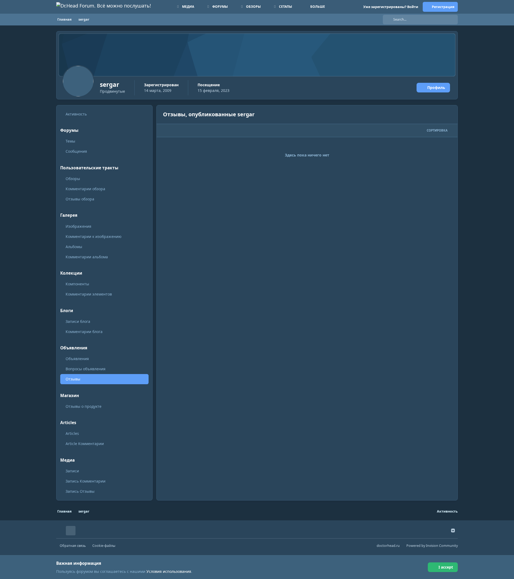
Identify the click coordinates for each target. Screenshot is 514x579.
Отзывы (73, 379)
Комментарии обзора (85, 188)
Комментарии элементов (89, 294)
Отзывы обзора (80, 198)
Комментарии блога (84, 331)
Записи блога (78, 321)
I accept (446, 567)
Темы (70, 141)
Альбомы (74, 246)
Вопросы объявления (85, 368)
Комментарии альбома (87, 256)
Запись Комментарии (85, 481)
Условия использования (168, 571)
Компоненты (77, 283)
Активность (76, 114)
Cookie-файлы (103, 545)
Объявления (77, 358)
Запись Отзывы (80, 491)
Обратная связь (73, 545)
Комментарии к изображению (94, 236)
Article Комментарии (85, 443)
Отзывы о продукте (83, 406)
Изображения (78, 226)
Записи (72, 470)
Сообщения (76, 151)
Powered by (432, 545)
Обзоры (73, 178)
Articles (72, 433)
